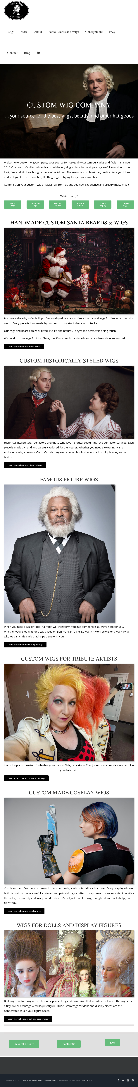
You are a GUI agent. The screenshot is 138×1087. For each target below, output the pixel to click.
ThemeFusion (49, 1080)
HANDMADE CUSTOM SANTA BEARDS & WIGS (69, 222)
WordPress (87, 1080)
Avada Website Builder (32, 1080)
